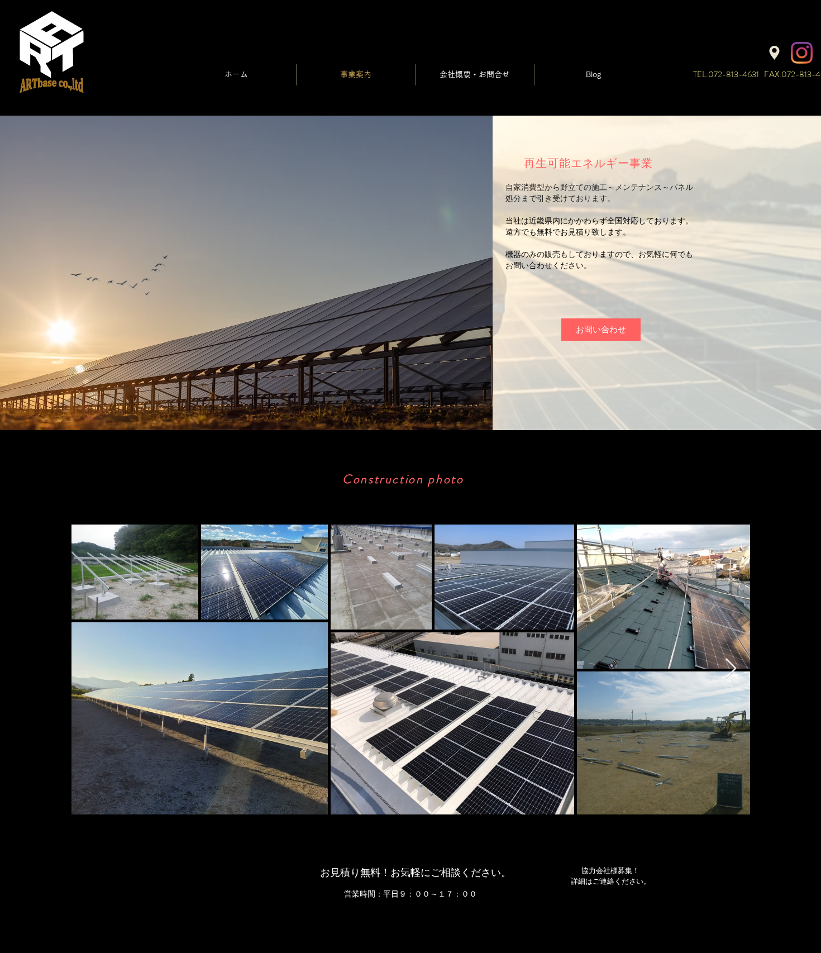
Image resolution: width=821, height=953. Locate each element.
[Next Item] (730, 669)
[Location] (774, 52)
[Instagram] (802, 53)
